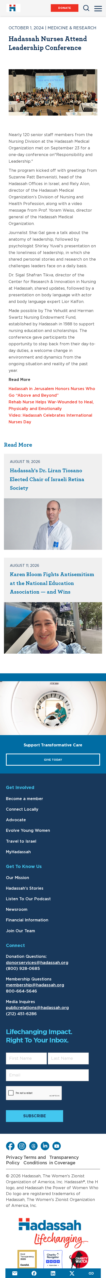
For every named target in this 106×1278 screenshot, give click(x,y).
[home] (13, 8)
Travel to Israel (21, 841)
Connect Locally (22, 809)
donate (64, 8)
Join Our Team (20, 931)
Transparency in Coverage (64, 1160)
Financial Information (27, 920)
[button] (98, 7)
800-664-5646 (21, 991)
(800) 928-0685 (23, 968)
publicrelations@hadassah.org (37, 1008)
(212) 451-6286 (21, 1014)
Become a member (24, 799)
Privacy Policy (14, 1160)
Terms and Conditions (35, 1160)
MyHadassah (18, 852)
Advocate (16, 820)
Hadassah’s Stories (24, 888)
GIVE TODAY (53, 759)
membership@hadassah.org (35, 985)
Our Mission (17, 878)
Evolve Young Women (28, 831)
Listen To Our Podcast (28, 899)
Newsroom (16, 910)
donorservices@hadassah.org (37, 963)
